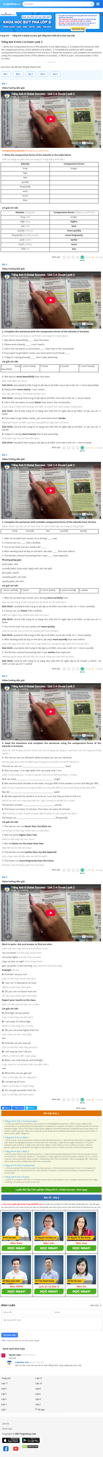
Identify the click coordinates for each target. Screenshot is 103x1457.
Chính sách (7, 1428)
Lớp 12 (38, 1378)
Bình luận (19, 1108)
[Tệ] (68, 257)
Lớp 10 (38, 1383)
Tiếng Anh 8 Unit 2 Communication (21, 1121)
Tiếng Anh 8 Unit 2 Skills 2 (17, 1151)
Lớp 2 (38, 1404)
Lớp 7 (4, 1393)
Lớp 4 (38, 1399)
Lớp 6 (38, 1393)
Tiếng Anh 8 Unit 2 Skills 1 (17, 1137)
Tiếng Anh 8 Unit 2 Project (17, 1177)
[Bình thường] (73, 257)
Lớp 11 (4, 1383)
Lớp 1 (4, 1409)
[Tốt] (78, 257)
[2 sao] (91, 1108)
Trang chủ (5, 1378)
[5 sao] (101, 1108)
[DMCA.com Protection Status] (30, 1449)
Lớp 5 (4, 1399)
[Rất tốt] (82, 257)
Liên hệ (5, 1423)
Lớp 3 (4, 1404)
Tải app (41, 1409)
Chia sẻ (7, 1108)
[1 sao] (88, 1108)
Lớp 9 (4, 1388)
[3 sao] (94, 1108)
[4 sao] (98, 1108)
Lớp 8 (38, 1388)
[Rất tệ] (64, 257)
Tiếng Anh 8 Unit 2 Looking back (20, 1165)
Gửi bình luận (9, 1335)
